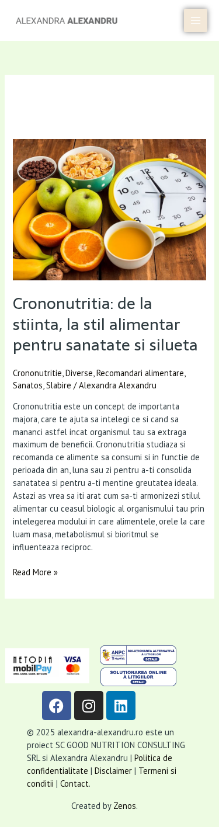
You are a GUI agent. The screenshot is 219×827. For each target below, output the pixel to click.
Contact (74, 783)
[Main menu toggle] (195, 20)
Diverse (79, 372)
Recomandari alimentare (140, 372)
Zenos (124, 805)
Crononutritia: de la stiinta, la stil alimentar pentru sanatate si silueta (105, 324)
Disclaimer (113, 770)
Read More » (35, 572)
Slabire (58, 385)
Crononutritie (37, 372)
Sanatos (28, 385)
